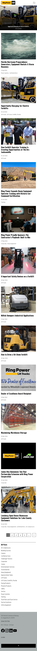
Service (3, 591)
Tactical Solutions (6, 602)
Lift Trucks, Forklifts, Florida (14, 114)
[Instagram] (7, 630)
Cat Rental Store (13, 73)
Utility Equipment (6, 605)
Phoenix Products (6, 586)
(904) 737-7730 (5, 621)
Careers (3, 553)
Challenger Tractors (6, 559)
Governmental (5, 570)
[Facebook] (3, 630)
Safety (3, 589)
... (28, 535)
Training (3, 202)
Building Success (6, 551)
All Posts (4, 544)
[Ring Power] (8, 3)
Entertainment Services (7, 567)
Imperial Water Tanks (7, 575)
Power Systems (5, 73)
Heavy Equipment (11, 243)
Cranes (3, 564)
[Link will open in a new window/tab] (11, 630)
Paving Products (5, 583)
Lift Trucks (3, 114)
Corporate (3, 243)
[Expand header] (34, 2)
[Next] (34, 535)
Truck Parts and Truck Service (9, 600)
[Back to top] (18, 646)
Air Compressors (30, 526)
